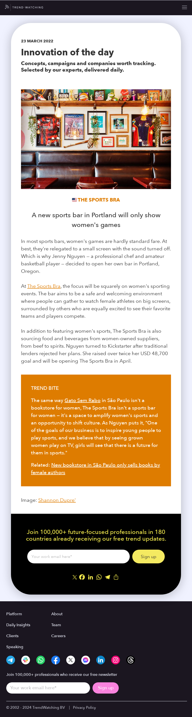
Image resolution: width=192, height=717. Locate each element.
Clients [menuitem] (12, 636)
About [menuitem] (56, 614)
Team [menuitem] (56, 625)
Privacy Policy (84, 707)
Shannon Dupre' (57, 500)
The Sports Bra (99, 200)
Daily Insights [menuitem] (18, 625)
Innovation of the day (67, 52)
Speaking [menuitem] (14, 647)
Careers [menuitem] (58, 636)
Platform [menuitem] (14, 614)
